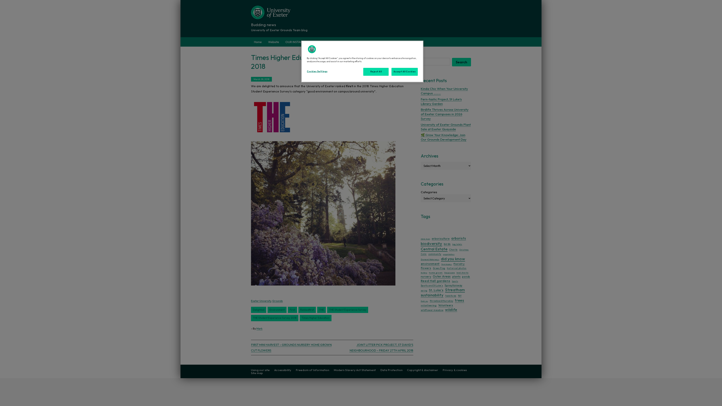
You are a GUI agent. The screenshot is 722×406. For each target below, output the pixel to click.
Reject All (376, 71)
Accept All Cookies (405, 71)
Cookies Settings (317, 71)
